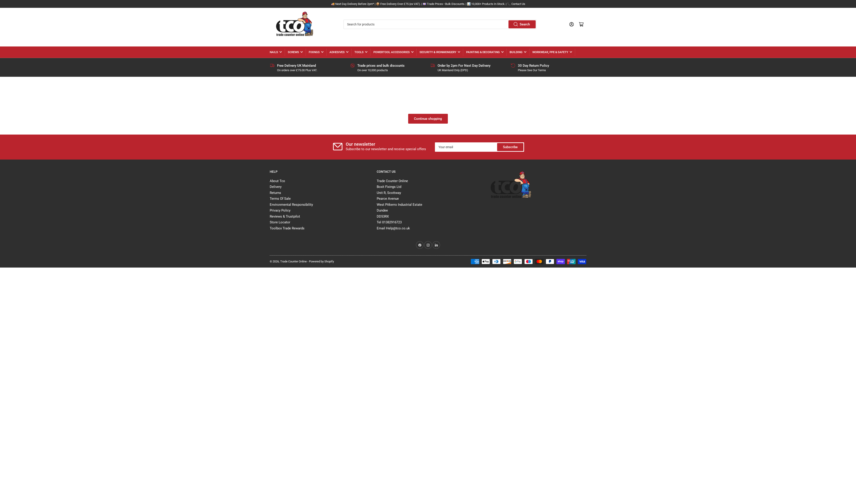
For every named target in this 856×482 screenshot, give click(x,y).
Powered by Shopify (321, 261)
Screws (293, 52)
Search (525, 24)
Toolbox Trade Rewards (287, 228)
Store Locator (280, 222)
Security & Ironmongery (438, 52)
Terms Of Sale (280, 199)
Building (516, 52)
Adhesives (337, 52)
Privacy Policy (280, 210)
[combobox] (440, 24)
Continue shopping (428, 119)
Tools (359, 52)
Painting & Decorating (483, 52)
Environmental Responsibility (291, 205)
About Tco (277, 181)
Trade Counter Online (293, 261)
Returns (275, 193)
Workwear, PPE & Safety (550, 52)
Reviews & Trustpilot (285, 216)
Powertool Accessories (391, 52)
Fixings (314, 52)
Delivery (276, 187)
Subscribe (510, 147)
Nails (274, 52)
